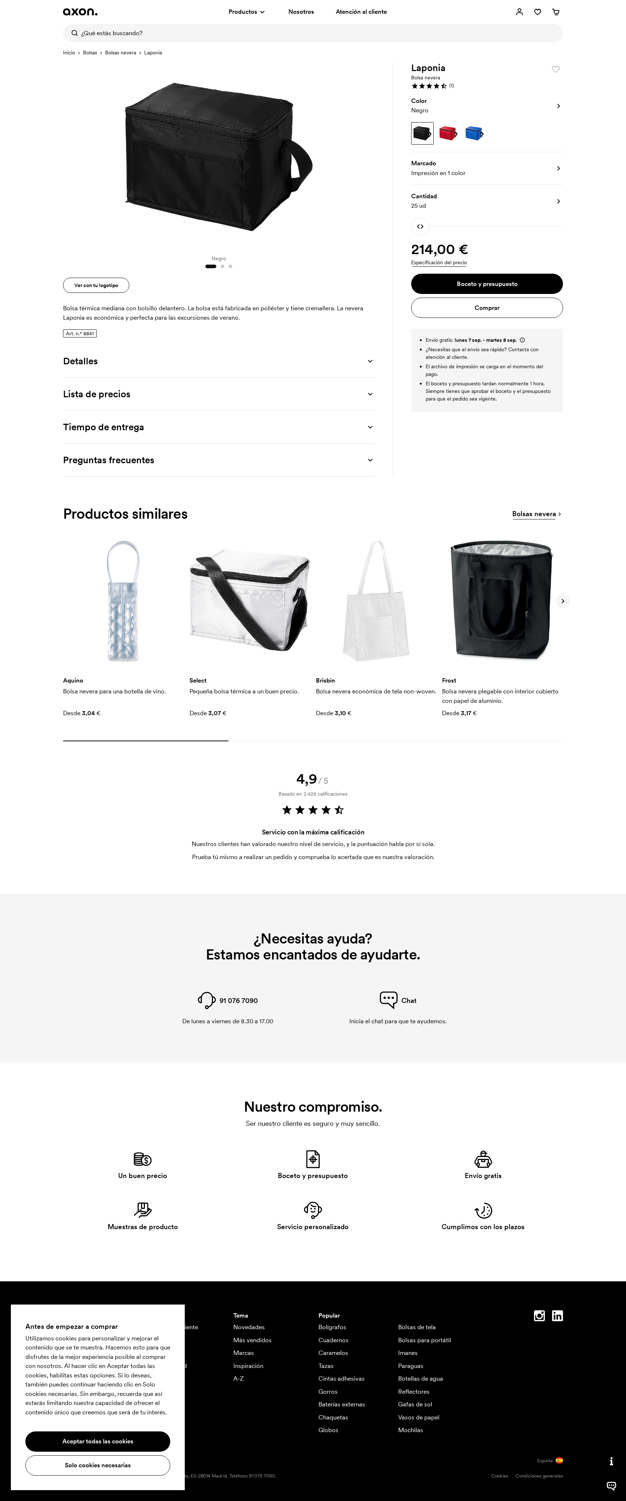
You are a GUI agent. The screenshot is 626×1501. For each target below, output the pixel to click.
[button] (487, 86)
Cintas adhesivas (341, 1378)
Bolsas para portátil (424, 1340)
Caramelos (333, 1353)
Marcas (243, 1353)
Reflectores (414, 1392)
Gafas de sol (415, 1404)
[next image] (367, 155)
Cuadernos (333, 1340)
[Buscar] (72, 33)
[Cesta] (555, 12)
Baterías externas (341, 1404)
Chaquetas (333, 1417)
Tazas (326, 1366)
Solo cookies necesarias (98, 1465)
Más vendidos (252, 1340)
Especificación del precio (439, 262)
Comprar (487, 308)
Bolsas (90, 52)
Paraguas (410, 1366)
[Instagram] (539, 1317)
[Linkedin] (557, 1317)
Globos (328, 1430)
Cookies (499, 1476)
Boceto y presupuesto (487, 284)
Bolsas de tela (417, 1327)
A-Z (238, 1378)
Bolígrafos (332, 1327)
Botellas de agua (420, 1378)
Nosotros (301, 12)
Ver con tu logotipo (96, 285)
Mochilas (410, 1430)
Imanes (408, 1353)
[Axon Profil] (80, 12)
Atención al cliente (361, 12)
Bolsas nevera (120, 52)
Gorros (328, 1392)
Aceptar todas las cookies (97, 1441)
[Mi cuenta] (519, 12)
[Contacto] (611, 1461)
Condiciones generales (539, 1476)
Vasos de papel (418, 1417)
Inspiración (248, 1366)
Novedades (249, 1327)
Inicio (69, 52)
